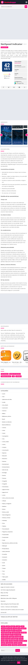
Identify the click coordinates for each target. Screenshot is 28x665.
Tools (3, 571)
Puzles (3, 540)
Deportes (4, 453)
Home (2, 41)
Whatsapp (24, 87)
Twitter (8, 87)
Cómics (3, 444)
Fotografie (4, 484)
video (20, 645)
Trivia (3, 574)
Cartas (3, 430)
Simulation (4, 560)
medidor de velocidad (15, 374)
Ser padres (4, 554)
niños (3, 641)
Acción (3, 393)
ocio (7, 641)
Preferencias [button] (12, 662)
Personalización (5, 529)
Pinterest (14, 87)
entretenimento (16, 632)
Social (3, 562)
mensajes (8, 639)
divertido (19, 630)
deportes (24, 628)
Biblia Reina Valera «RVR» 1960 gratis (9, 598)
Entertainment (5, 464)
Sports (3, 565)
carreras (10, 628)
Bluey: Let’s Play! (4, 592)
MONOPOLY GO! (4, 595)
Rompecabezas (5, 548)
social (9, 645)
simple (20, 643)
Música (3, 509)
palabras (16, 641)
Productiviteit (5, 537)
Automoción (5, 408)
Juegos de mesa (5, 489)
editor (9, 632)
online (10, 641)
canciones (4, 628)
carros (14, 628)
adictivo (13, 626)
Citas (3, 439)
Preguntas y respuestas (7, 531)
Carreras (4, 427)
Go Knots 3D (3, 612)
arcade (17, 626)
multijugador (15, 639)
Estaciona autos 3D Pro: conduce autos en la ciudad (12, 609)
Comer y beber (5, 441)
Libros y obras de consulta (8, 498)
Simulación (4, 557)
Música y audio (5, 512)
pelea (21, 641)
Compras (4, 447)
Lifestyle (4, 500)
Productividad (5, 534)
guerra (11, 634)
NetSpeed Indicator (5, 376)
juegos (21, 636)
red (13, 376)
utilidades (18, 376)
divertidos (4, 632)
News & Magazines (6, 515)
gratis (7, 634)
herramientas (4, 374)
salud (15, 643)
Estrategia (4, 472)
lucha (3, 639)
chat (19, 628)
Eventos (4, 475)
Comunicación (5, 450)
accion (3, 626)
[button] (26, 6)
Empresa (4, 461)
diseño (7, 630)
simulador (4, 645)
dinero (3, 630)
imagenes (12, 636)
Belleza (3, 413)
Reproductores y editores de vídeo (10, 543)
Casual (3, 433)
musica (21, 639)
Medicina (4, 506)
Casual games (5, 436)
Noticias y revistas (6, 517)
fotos (3, 634)
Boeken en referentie (6, 422)
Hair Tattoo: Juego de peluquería (8, 590)
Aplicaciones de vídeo (7, 399)
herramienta (18, 634)
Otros (3, 523)
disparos (13, 630)
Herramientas (7, 41)
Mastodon (3, 601)
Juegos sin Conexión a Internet (7, 587)
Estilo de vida (5, 469)
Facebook (3, 87)
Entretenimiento (6, 467)
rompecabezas (9, 643)
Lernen (3, 495)
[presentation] (1, 135)
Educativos (4, 458)
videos (24, 645)
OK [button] (18, 662)
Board (3, 419)
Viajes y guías (5, 576)
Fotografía (4, 481)
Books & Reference (6, 424)
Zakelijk (4, 579)
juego (17, 636)
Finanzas (4, 478)
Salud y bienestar (6, 551)
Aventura (4, 410)
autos (22, 626)
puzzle (3, 643)
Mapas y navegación (6, 503)
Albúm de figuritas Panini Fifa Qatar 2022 (10, 604)
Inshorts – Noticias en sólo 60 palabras (9, 606)
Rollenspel (4, 545)
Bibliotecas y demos (6, 416)
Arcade (3, 402)
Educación (4, 455)
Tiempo (4, 568)
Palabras (4, 526)
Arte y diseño (5, 405)
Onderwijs (4, 520)
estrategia (23, 632)
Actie (3, 396)
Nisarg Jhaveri (18, 63)
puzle (25, 641)
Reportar (7, 78)
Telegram (19, 87)
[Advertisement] (14, 24)
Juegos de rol (5, 492)
